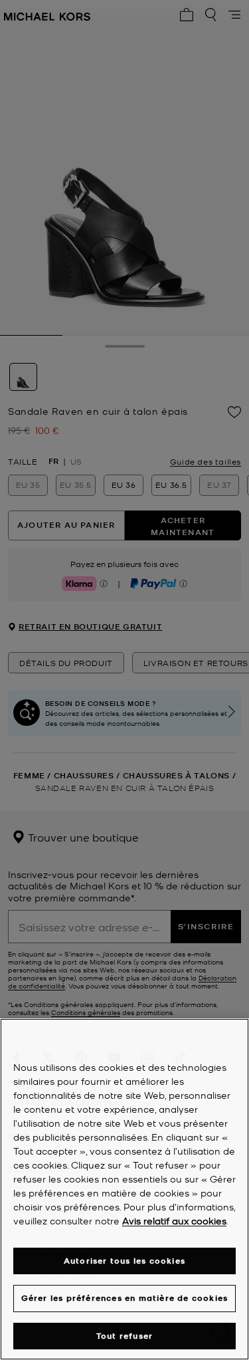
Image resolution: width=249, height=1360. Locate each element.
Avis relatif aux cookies (174, 1220)
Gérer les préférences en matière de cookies (124, 1297)
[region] (124, 1189)
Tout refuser (124, 1335)
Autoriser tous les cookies (124, 1260)
